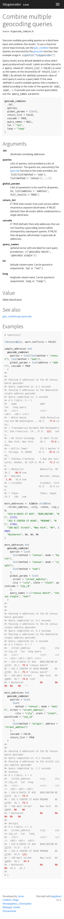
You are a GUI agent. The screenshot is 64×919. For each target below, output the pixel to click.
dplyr (18, 341)
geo (20, 316)
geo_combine (41, 47)
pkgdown (56, 896)
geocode (38, 51)
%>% (30, 348)
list (31, 111)
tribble (44, 503)
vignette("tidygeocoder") (38, 55)
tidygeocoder (12, 4)
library (9, 341)
